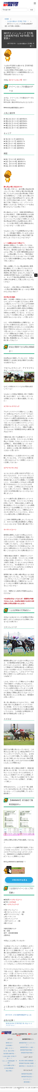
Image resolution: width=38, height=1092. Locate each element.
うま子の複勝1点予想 (8, 1065)
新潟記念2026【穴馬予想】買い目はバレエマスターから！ (19, 1024)
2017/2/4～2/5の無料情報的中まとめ (18, 1015)
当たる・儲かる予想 (8, 1051)
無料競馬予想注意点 (26, 1076)
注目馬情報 (9, 1045)
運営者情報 (27, 1082)
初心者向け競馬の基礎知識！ (26, 1060)
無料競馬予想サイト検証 (26, 1047)
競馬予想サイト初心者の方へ (26, 1066)
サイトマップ (26, 1079)
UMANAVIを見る (19, 880)
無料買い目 (9, 1043)
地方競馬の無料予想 (8, 1053)
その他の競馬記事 (8, 1068)
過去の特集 (9, 1071)
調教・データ (8, 1048)
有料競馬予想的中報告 (27, 1052)
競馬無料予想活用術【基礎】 (26, 1063)
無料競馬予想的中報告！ (26, 1050)
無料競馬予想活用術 (26, 1074)
